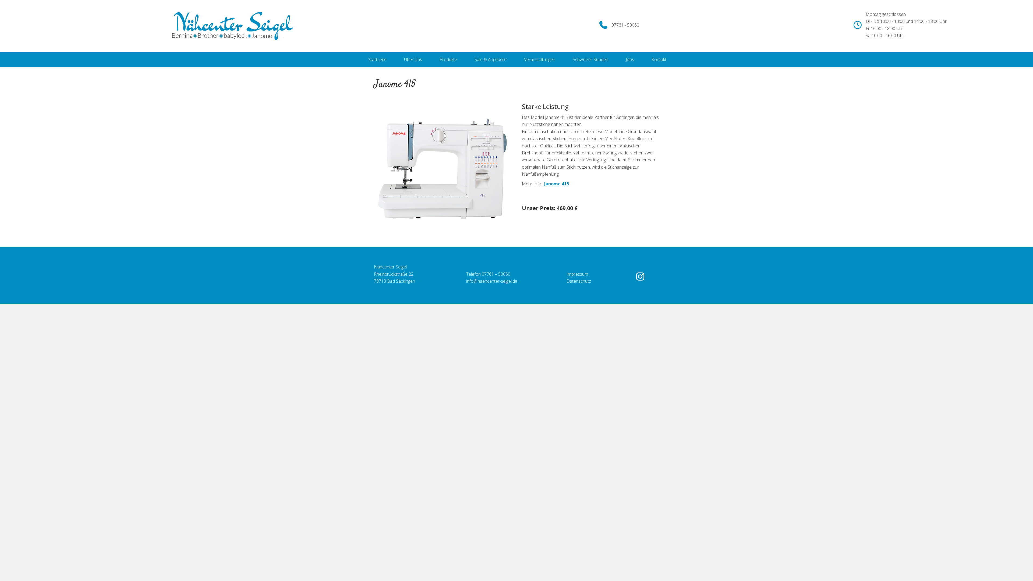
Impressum (577, 274)
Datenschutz (579, 281)
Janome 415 (556, 184)
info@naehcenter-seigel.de (491, 281)
